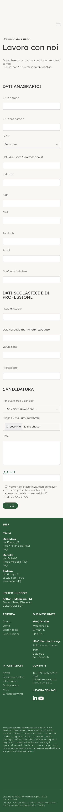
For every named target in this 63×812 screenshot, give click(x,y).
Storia (6, 625)
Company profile (13, 677)
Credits (41, 805)
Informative (10, 681)
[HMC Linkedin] (35, 698)
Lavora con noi (44, 690)
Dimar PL (39, 629)
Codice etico (10, 685)
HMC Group (8, 39)
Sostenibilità (10, 629)
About (6, 621)
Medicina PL (40, 625)
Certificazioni (11, 634)
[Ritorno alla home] (11, 17)
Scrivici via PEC (42, 682)
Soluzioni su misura (45, 645)
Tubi (35, 649)
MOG (6, 689)
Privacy (7, 802)
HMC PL (38, 634)
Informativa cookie (23, 802)
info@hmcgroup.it (44, 679)
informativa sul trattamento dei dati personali (24, 492)
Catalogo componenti (41, 655)
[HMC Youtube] (41, 698)
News (6, 672)
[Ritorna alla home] (22, 770)
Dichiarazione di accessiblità (18, 805)
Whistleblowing (13, 693)
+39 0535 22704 (47, 672)
